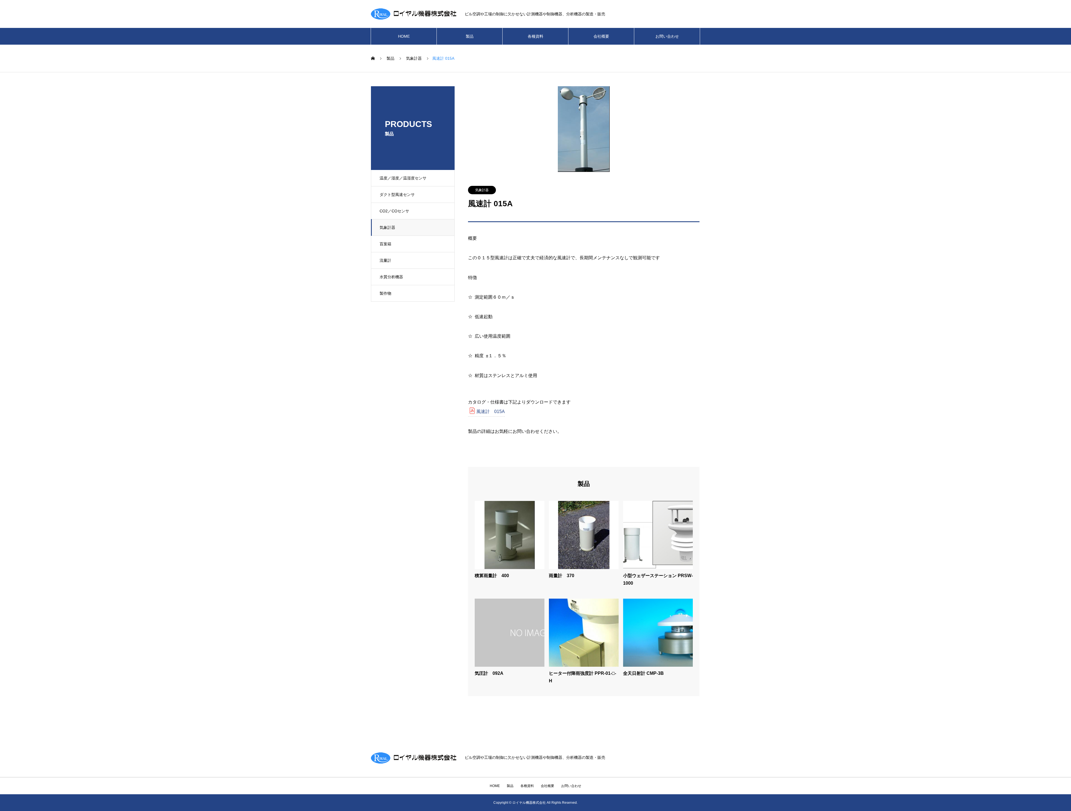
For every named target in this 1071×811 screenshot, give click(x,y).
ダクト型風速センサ (397, 194)
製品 (470, 36)
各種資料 (535, 36)
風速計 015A (490, 411)
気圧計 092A (489, 673)
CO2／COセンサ (394, 211)
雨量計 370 (561, 575)
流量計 (385, 260)
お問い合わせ (667, 36)
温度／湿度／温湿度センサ (403, 178)
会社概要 (601, 36)
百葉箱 (385, 244)
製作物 (385, 293)
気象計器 (387, 227)
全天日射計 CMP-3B (643, 673)
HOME (404, 36)
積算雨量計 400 (492, 575)
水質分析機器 (391, 277)
